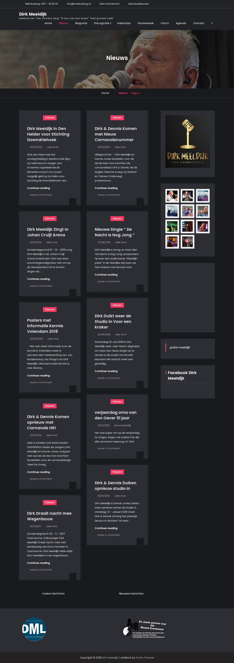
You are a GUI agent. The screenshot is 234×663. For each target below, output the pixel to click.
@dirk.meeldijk (179, 347)
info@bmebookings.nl (79, 3)
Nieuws (63, 23)
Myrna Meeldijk (122, 425)
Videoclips (124, 23)
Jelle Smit (52, 147)
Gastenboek (146, 23)
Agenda (181, 23)
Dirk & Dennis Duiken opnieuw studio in (115, 485)
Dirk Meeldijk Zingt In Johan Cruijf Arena (47, 232)
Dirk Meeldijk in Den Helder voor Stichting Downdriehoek (48, 134)
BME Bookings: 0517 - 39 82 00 (41, 3)
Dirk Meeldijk (33, 14)
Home (48, 23)
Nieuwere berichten (131, 593)
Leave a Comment (41, 194)
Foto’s (165, 23)
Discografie (101, 23)
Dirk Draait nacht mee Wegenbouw (49, 516)
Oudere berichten (53, 593)
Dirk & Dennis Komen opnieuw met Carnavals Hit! (48, 422)
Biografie (81, 23)
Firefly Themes (145, 657)
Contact (198, 23)
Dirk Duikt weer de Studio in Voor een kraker (113, 321)
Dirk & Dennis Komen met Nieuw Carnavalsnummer (116, 134)
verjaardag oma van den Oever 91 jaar (116, 415)
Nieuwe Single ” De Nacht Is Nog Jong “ (115, 232)
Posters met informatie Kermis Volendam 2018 (45, 325)
